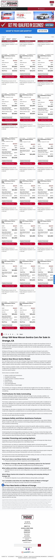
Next (21, 334)
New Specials (27, 536)
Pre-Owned (27, 535)
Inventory (27, 532)
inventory (49, 494)
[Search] (39, 545)
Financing (27, 530)
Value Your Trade (9, 76)
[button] (3, 485)
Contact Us (4, 556)
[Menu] (52, 4)
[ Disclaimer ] (50, 20)
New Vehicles (27, 534)
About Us (27, 526)
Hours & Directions (27, 528)
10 (17, 334)
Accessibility (11, 556)
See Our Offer (42, 31)
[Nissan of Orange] (9, 3)
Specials (27, 539)
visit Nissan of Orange (37, 495)
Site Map (26, 556)
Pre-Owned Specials (27, 537)
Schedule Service (27, 542)
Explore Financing (7, 74)
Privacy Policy (19, 556)
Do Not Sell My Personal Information (38, 556)
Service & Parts (27, 540)
